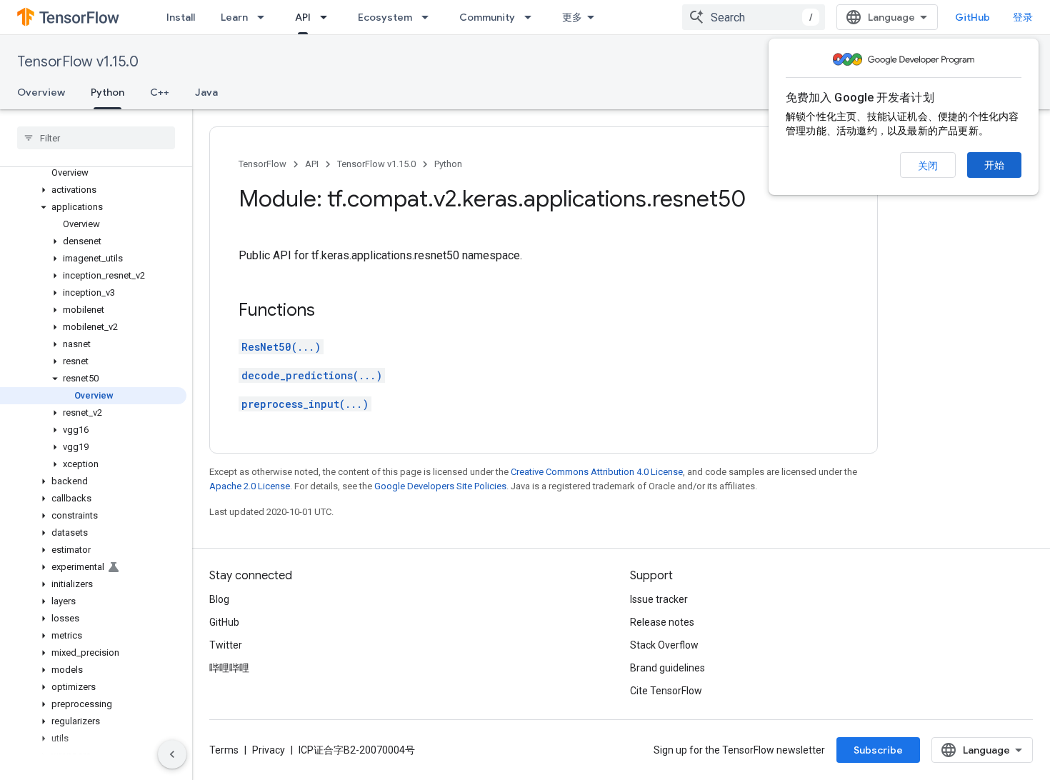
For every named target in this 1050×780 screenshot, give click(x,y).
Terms (224, 750)
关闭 (928, 165)
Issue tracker (659, 599)
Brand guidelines (667, 668)
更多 (572, 17)
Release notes (662, 622)
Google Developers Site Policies (440, 486)
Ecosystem (385, 17)
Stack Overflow (664, 645)
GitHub (972, 17)
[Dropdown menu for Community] (532, 17)
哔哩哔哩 (229, 668)
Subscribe (878, 750)
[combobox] (753, 17)
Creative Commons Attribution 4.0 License (597, 471)
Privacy (268, 750)
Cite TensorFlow (666, 690)
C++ (159, 92)
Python (107, 92)
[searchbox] (96, 137)
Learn (234, 17)
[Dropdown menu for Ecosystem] (429, 17)
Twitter (225, 645)
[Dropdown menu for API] (328, 17)
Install (180, 17)
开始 (994, 165)
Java (206, 92)
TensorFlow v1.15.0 (78, 62)
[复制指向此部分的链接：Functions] (329, 311)
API (303, 17)
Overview (41, 92)
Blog (219, 599)
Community (487, 17)
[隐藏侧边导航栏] (172, 754)
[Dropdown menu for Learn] (265, 17)
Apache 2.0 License (249, 486)
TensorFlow (262, 164)
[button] (93, 190)
